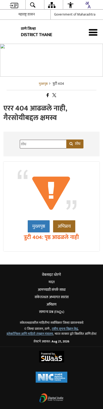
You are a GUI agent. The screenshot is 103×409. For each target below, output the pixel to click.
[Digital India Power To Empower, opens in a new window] (51, 398)
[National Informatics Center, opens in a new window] (51, 378)
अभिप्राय (64, 226)
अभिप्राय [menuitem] (51, 304)
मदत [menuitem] (52, 282)
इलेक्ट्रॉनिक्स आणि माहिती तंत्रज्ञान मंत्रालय (30, 333)
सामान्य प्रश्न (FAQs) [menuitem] (51, 312)
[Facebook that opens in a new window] (47, 95)
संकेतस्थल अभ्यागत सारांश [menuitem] (52, 297)
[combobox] (88, 5)
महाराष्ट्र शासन (26, 14)
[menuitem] (14, 5)
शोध (77, 144)
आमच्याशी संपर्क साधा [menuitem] (51, 290)
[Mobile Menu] (93, 32)
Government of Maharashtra (74, 14)
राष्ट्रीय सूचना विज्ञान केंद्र (65, 328)
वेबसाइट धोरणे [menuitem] (51, 275)
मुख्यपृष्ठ (38, 226)
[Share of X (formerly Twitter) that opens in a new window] (54, 95)
